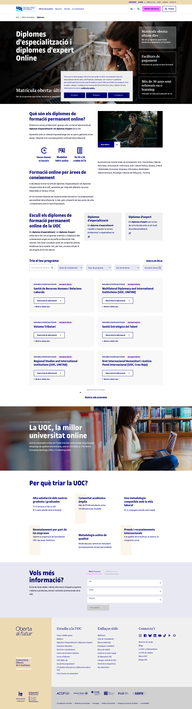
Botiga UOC (143, 660)
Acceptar (74, 95)
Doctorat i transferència (66, 649)
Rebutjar (96, 95)
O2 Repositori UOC (105, 656)
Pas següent (94, 608)
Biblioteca (101, 635)
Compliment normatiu (64, 703)
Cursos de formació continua (68, 653)
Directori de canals (146, 642)
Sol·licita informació (151, 9)
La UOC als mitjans (146, 652)
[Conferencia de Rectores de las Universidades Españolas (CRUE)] (95, 693)
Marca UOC (143, 656)
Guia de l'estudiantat (106, 639)
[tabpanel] (125, 595)
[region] (97, 86)
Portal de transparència (107, 664)
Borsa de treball (104, 649)
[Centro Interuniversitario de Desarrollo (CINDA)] (109, 693)
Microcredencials (104, 642)
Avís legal (96, 703)
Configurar (118, 95)
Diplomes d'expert (140, 217)
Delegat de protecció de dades (128, 703)
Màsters (60, 639)
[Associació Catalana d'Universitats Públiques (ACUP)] (63, 693)
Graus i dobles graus (64, 635)
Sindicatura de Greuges (82, 703)
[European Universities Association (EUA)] (123, 693)
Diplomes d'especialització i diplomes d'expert (74, 642)
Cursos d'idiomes (63, 656)
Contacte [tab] (111, 571)
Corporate (132, 2)
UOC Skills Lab (62, 660)
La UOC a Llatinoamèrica (148, 649)
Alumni (140, 2)
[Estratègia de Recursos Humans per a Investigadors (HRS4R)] (20, 696)
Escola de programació (65, 664)
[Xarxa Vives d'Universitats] (81, 693)
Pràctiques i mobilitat (106, 646)
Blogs (141, 645)
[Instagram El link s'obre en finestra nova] (140, 635)
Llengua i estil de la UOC (107, 660)
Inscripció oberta (151, 268)
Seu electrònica (103, 667)
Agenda (165, 2)
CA (131, 9)
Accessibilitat (145, 703)
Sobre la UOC (151, 2)
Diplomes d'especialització (98, 218)
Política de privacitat (108, 703)
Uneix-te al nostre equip (107, 653)
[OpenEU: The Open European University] (33, 696)
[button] (49, 301)
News (159, 2)
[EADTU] (139, 693)
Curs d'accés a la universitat (67, 673)
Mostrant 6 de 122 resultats (96, 390)
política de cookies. (88, 88)
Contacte (173, 2)
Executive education (64, 646)
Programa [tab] (95, 571)
